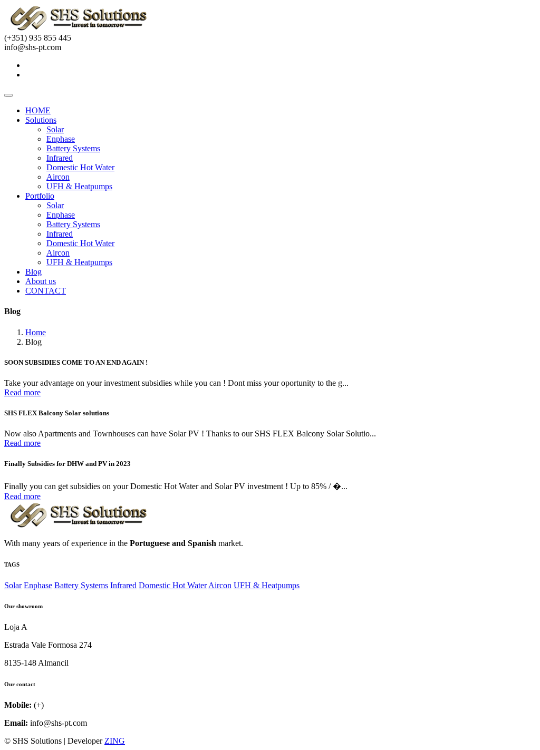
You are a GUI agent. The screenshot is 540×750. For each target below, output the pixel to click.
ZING (114, 740)
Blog (33, 271)
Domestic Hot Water (80, 167)
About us (40, 281)
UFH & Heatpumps (79, 186)
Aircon (58, 176)
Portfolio (39, 195)
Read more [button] (22, 392)
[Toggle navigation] (8, 95)
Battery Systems (73, 148)
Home (35, 332)
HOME (38, 110)
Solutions (40, 119)
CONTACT (45, 290)
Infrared (59, 157)
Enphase (60, 138)
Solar (55, 129)
